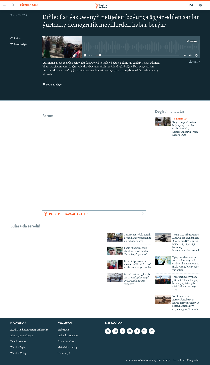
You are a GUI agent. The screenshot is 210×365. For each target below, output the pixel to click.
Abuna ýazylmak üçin (21, 336)
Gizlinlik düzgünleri (68, 336)
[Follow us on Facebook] (108, 331)
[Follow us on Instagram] (115, 331)
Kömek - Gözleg (18, 353)
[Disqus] (95, 157)
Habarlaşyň (64, 353)
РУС (191, 5)
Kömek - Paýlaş (18, 347)
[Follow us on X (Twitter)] (122, 331)
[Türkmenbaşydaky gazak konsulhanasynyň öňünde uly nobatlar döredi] (115, 237)
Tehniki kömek (18, 342)
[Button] (15, 39)
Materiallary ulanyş (68, 347)
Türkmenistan (29, 5)
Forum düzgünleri (67, 342)
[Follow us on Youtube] (130, 331)
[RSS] (144, 331)
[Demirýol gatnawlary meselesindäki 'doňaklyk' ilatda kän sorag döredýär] (115, 264)
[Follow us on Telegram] (137, 331)
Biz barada (63, 330)
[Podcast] (152, 331)
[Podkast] (200, 5)
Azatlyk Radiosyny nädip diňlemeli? (29, 330)
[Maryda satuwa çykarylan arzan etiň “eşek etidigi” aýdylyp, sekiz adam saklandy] (115, 277)
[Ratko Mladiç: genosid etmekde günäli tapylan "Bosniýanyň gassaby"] (115, 251)
